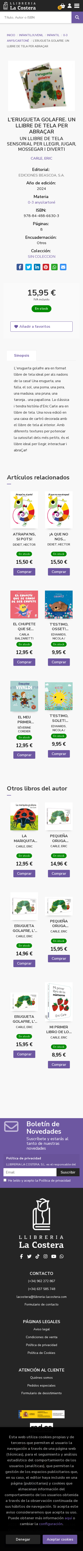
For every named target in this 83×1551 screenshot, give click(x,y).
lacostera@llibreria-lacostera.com (42, 1297)
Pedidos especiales (41, 1385)
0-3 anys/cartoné (41, 202)
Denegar (23, 1539)
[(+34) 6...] (61, 1256)
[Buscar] (77, 17)
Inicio (11, 35)
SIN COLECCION (41, 256)
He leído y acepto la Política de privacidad (39, 1181)
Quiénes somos (41, 1377)
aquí (68, 1518)
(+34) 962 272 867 (41, 1281)
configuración (50, 1523)
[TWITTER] (29, 1256)
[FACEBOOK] (21, 1256)
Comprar (24, 571)
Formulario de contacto (42, 1304)
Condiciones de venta (41, 1337)
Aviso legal (41, 1329)
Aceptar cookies (60, 1539)
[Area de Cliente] (70, 5)
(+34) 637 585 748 (41, 1289)
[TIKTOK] (37, 1256)
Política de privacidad (41, 1345)
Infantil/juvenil (31, 35)
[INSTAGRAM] (45, 1256)
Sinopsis (21, 355)
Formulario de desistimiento (41, 1393)
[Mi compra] (62, 5)
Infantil (53, 35)
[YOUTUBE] (53, 1256)
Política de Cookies (41, 1353)
